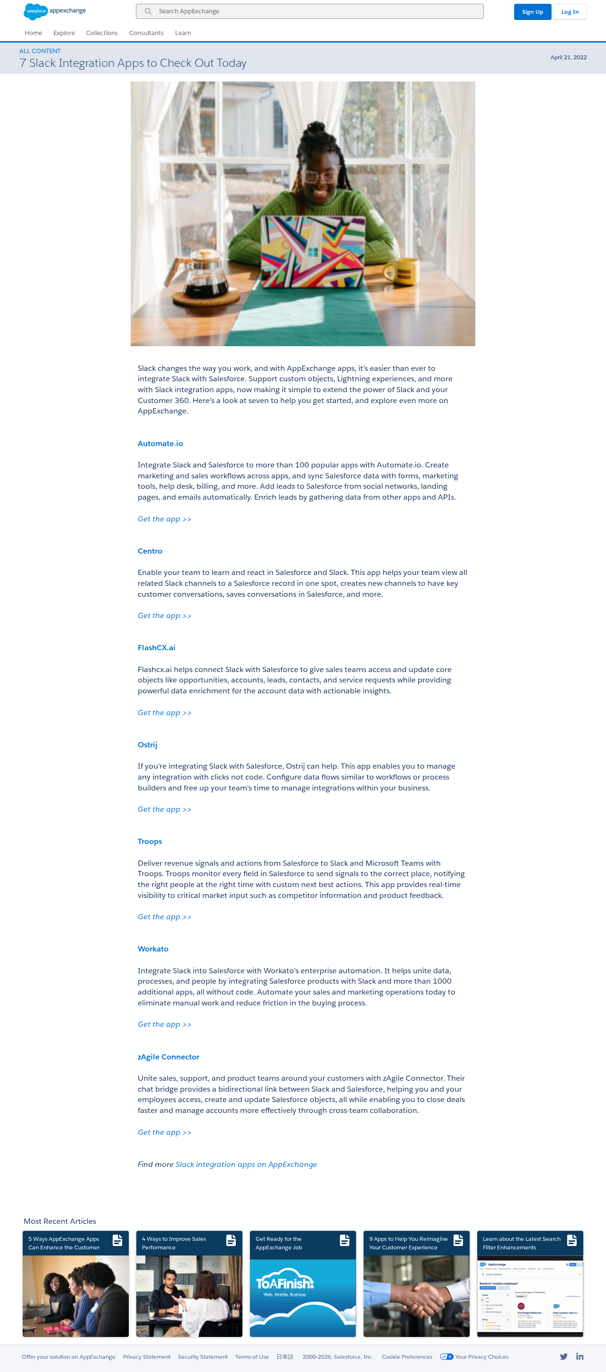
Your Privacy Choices (481, 1357)
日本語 (285, 1357)
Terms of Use (252, 1357)
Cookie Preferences (407, 1357)
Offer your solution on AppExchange (69, 1357)
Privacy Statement (146, 1357)
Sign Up (533, 12)
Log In (570, 12)
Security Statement (203, 1357)
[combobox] (310, 11)
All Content (40, 51)
